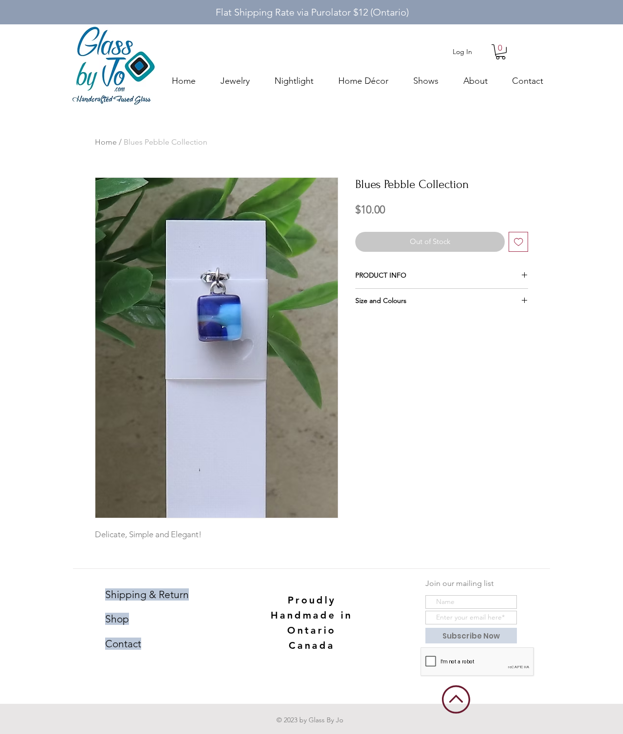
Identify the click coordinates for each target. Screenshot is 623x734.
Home (106, 142)
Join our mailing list (459, 583)
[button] (501, 51)
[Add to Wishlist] (519, 242)
